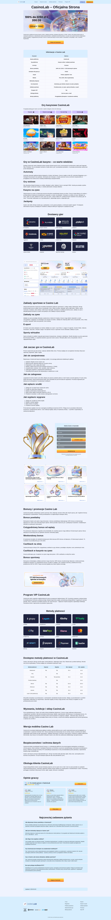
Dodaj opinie (80, 783)
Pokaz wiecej (55, 809)
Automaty (79, 112)
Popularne (30, 112)
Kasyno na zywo (46, 112)
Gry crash (63, 112)
